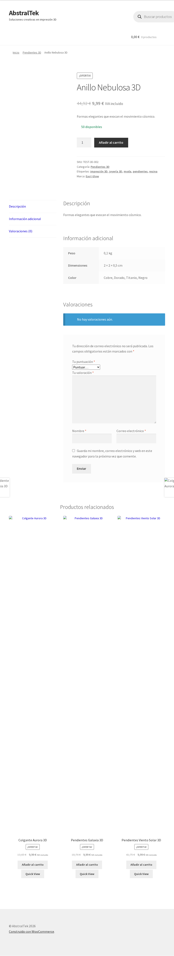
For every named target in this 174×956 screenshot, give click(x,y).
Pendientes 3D (32, 52)
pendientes (140, 171)
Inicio (16, 52)
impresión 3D (99, 171)
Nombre (79, 431)
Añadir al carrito (111, 142)
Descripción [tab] (17, 206)
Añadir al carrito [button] (33, 864)
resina (153, 171)
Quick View (32, 874)
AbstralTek (24, 13)
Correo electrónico (131, 431)
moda (127, 171)
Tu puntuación (83, 362)
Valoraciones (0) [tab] (20, 231)
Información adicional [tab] (25, 219)
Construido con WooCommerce (31, 931)
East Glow (92, 176)
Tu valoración (83, 373)
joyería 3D (115, 171)
